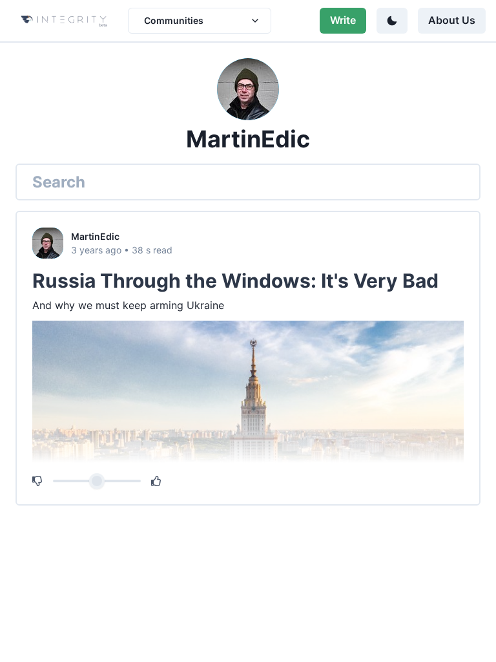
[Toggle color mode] (392, 21)
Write (343, 20)
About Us (451, 20)
